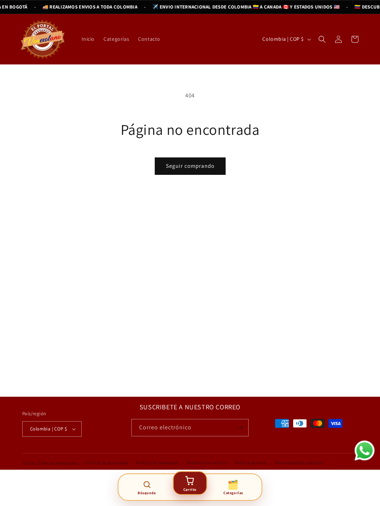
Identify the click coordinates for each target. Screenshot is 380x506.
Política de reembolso (157, 462)
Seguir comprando (190, 165)
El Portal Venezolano (57, 463)
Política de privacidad (106, 462)
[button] (322, 39)
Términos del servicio (206, 462)
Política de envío (251, 462)
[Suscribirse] (240, 427)
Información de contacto (299, 462)
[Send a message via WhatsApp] (364, 450)
